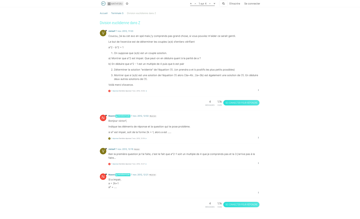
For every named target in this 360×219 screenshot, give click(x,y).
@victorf (153, 116)
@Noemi (137, 149)
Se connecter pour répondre (241, 102)
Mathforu (116, 3)
